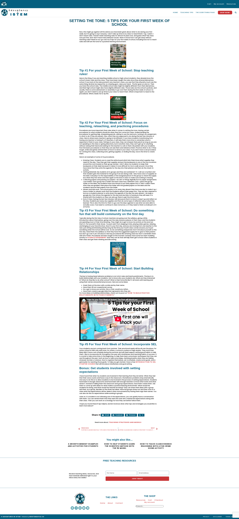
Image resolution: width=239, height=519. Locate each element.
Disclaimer (217, 517)
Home (175, 12)
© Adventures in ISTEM (11, 517)
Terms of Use (231, 517)
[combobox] (150, 506)
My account (219, 4)
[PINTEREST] (80, 508)
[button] (235, 12)
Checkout (158, 500)
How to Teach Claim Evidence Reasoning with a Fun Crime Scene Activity (156, 446)
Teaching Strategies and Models (125, 422)
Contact (119, 503)
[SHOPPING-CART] (87, 508)
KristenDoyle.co (36, 517)
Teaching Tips (186, 12)
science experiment (97, 237)
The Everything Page (205, 12)
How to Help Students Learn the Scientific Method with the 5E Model (119, 446)
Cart (209, 4)
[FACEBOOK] (72, 508)
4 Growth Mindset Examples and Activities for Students (83, 445)
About (110, 503)
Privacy (206, 517)
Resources (231, 4)
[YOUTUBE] (84, 508)
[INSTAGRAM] (76, 508)
